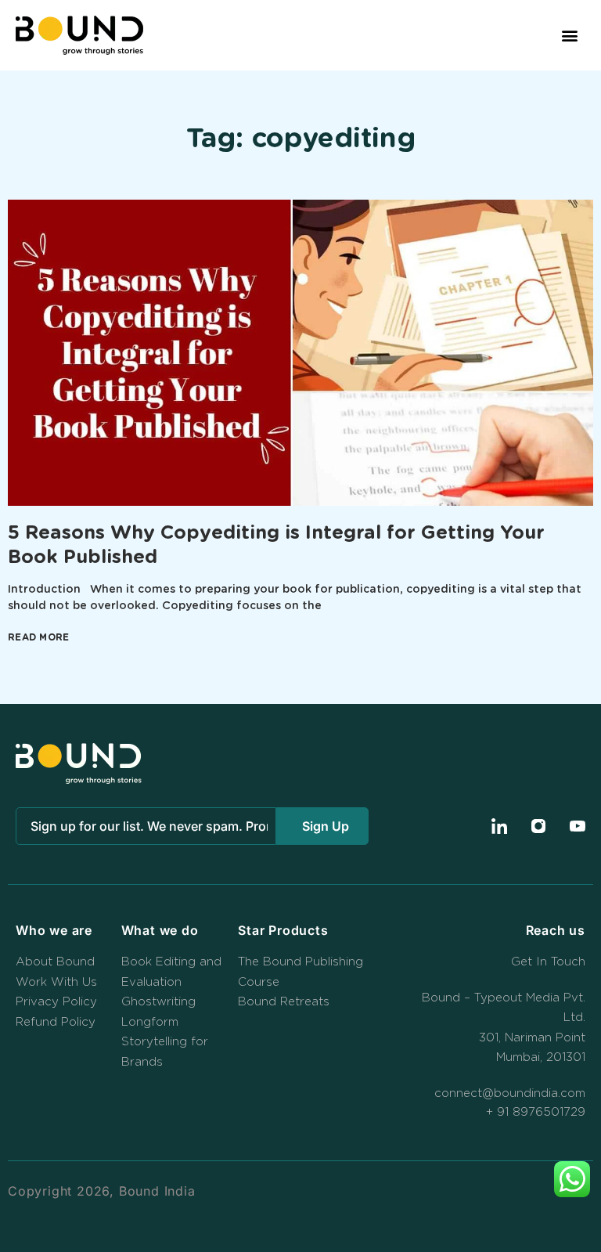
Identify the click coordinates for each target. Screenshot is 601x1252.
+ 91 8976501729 (535, 1112)
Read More (39, 637)
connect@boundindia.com (509, 1093)
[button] (570, 36)
